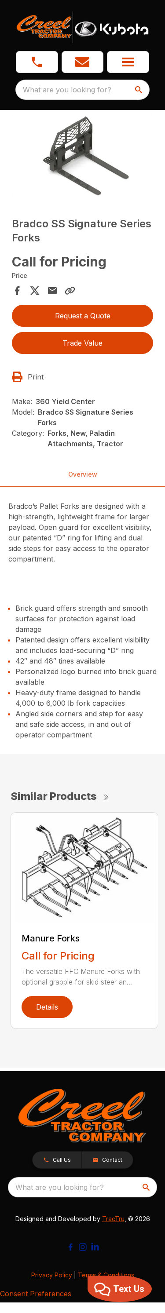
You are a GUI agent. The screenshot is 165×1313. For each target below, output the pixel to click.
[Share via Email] (52, 290)
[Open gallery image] (83, 155)
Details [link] (47, 1007)
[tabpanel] (83, 157)
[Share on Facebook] (17, 290)
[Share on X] (34, 290)
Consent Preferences (35, 1293)
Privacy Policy (51, 1275)
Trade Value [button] (82, 343)
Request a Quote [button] (82, 315)
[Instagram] (82, 1247)
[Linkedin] (95, 1247)
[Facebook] (70, 1247)
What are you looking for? (67, 89)
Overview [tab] (82, 474)
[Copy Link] (70, 290)
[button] (37, 62)
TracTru (113, 1218)
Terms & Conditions (106, 1275)
